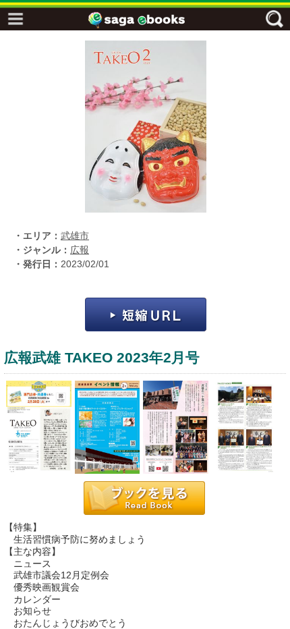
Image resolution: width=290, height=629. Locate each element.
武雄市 (75, 236)
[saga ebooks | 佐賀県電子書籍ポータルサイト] (148, 19)
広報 (79, 250)
